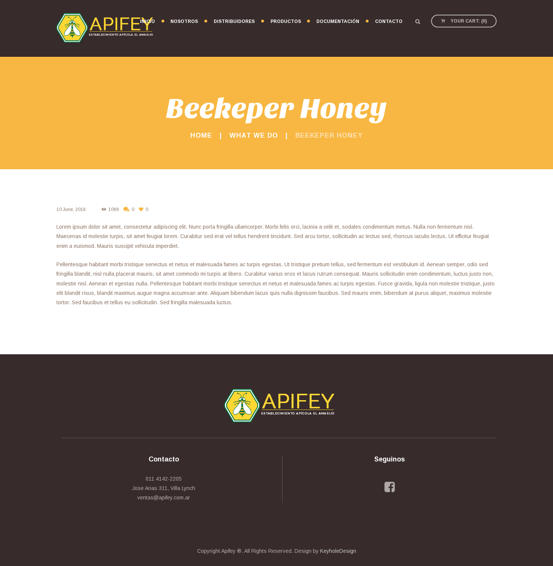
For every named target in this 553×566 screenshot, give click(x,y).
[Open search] (417, 21)
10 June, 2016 (71, 209)
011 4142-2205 (164, 479)
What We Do (253, 135)
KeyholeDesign (338, 551)
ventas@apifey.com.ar (163, 498)
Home (201, 135)
